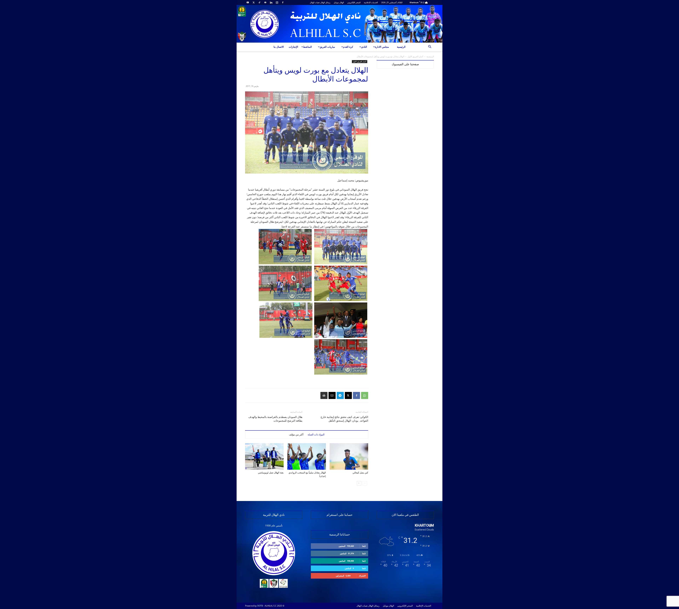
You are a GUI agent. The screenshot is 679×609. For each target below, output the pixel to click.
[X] (253, 2)
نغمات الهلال (315, 2)
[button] (429, 47)
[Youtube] (247, 2)
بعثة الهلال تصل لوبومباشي (271, 472)
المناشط (307, 46)
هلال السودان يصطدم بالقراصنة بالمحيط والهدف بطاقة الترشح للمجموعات (275, 418)
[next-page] (359, 483)
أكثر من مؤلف (296, 434)
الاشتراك (362, 575)
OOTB (260, 605)
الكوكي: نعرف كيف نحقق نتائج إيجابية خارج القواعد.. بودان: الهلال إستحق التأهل (344, 418)
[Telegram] (340, 395)
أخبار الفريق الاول (415, 56)
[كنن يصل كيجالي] (349, 456)
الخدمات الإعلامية (371, 2)
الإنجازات (293, 46)
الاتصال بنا (279, 46)
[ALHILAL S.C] (339, 24)
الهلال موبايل (339, 2)
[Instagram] (277, 2)
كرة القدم (348, 46)
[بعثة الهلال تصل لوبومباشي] (264, 456)
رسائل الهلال (325, 2)
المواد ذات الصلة (316, 434)
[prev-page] (364, 483)
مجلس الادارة (382, 46)
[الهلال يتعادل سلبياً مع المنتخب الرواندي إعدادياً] (306, 456)
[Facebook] (282, 2)
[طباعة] (323, 395)
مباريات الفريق (327, 46)
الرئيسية (401, 46)
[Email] (332, 395)
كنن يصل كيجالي (360, 472)
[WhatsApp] (364, 395)
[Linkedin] (271, 2)
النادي (364, 46)
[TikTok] (259, 2)
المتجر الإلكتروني (354, 2)
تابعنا (364, 546)
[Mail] (265, 2)
